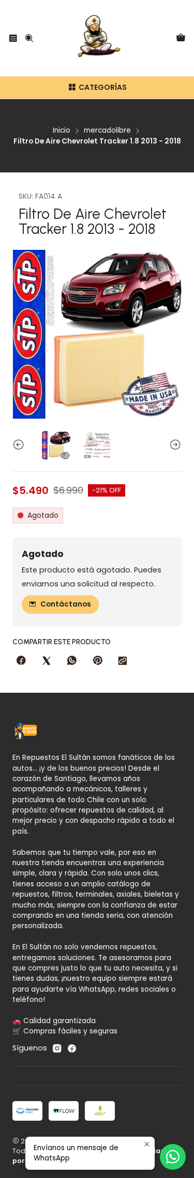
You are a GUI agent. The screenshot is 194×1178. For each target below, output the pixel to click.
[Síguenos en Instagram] (57, 1048)
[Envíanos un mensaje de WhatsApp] (173, 1157)
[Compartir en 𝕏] (46, 661)
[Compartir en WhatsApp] (72, 661)
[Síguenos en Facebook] (72, 1048)
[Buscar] (29, 38)
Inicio (61, 130)
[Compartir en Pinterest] (97, 661)
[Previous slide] (20, 445)
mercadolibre (107, 130)
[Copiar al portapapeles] (122, 661)
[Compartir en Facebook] (21, 661)
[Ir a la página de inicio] (97, 38)
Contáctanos (65, 604)
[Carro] (181, 38)
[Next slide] (174, 445)
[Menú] (13, 38)
